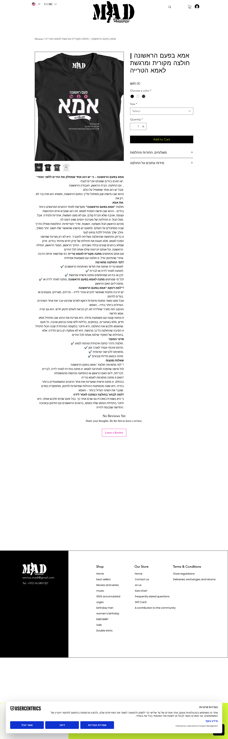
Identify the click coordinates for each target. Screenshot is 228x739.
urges (100, 602)
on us (138, 585)
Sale (99, 625)
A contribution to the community (147, 608)
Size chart (141, 591)
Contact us (142, 579)
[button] (50, 4)
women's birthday (107, 613)
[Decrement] (133, 126)
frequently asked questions (147, 596)
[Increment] (143, 126)
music (100, 591)
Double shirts (104, 630)
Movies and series (107, 585)
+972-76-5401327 (37, 583)
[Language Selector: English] (36, 4)
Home (39, 39)
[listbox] (50, 4)
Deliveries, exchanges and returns (185, 579)
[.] (196, 6)
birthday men (104, 608)
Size (133, 104)
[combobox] (161, 111)
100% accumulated (108, 596)
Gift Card (140, 602)
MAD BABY (102, 619)
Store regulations (184, 573)
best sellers (103, 579)
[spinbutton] (138, 126)
